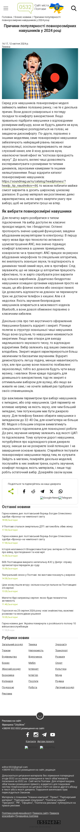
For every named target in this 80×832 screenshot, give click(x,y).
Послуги (33, 681)
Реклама (7, 693)
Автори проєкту (45, 741)
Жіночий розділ (11, 668)
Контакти (31, 741)
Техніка (33, 644)
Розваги (60, 656)
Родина (59, 681)
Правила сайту (40, 813)
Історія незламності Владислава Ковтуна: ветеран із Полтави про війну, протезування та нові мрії (39, 551)
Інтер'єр (33, 675)
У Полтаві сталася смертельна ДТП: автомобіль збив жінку (37, 526)
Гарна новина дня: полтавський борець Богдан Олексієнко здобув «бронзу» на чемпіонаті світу (37, 515)
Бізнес (6, 662)
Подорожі (8, 687)
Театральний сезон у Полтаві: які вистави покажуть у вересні (38, 574)
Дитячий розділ (64, 687)
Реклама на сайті (11, 720)
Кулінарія (7, 681)
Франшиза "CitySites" (13, 724)
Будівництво (9, 656)
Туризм (6, 650)
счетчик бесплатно (40, 826)
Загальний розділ (12, 644)
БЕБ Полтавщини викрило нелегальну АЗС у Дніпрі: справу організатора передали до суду (37, 564)
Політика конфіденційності (17, 813)
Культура (60, 668)
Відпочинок (35, 656)
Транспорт (61, 650)
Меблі (32, 662)
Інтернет (34, 668)
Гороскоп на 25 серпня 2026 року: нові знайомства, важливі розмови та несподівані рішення (37, 612)
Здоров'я (61, 644)
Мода (58, 675)
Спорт (59, 662)
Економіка (8, 675)
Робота (33, 687)
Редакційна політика (26, 816)
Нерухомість (36, 650)
